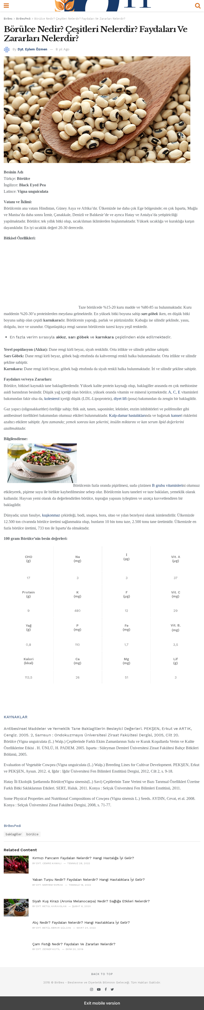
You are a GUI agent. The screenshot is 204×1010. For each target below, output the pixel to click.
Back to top (102, 974)
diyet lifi (120, 398)
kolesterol (51, 398)
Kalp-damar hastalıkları (127, 415)
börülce (32, 834)
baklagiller (14, 834)
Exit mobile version (102, 1003)
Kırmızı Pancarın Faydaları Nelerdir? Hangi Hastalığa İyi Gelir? (83, 858)
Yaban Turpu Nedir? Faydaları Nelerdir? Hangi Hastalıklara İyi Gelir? (88, 879)
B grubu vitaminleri (167, 485)
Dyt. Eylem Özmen (32, 49)
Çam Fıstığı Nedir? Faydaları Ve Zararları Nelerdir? (73, 944)
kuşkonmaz (51, 515)
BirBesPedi (12, 826)
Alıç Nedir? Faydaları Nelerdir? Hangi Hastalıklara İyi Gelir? (81, 922)
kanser (176, 415)
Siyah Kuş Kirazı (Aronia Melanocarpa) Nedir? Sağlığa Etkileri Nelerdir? (91, 901)
